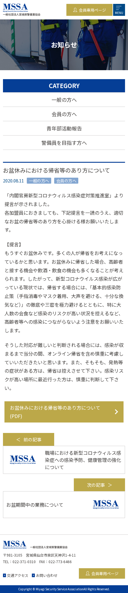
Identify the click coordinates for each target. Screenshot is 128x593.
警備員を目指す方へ (64, 142)
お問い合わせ (46, 575)
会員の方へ (64, 114)
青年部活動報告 (64, 128)
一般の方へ (64, 99)
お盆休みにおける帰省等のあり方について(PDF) (55, 412)
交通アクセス (17, 575)
